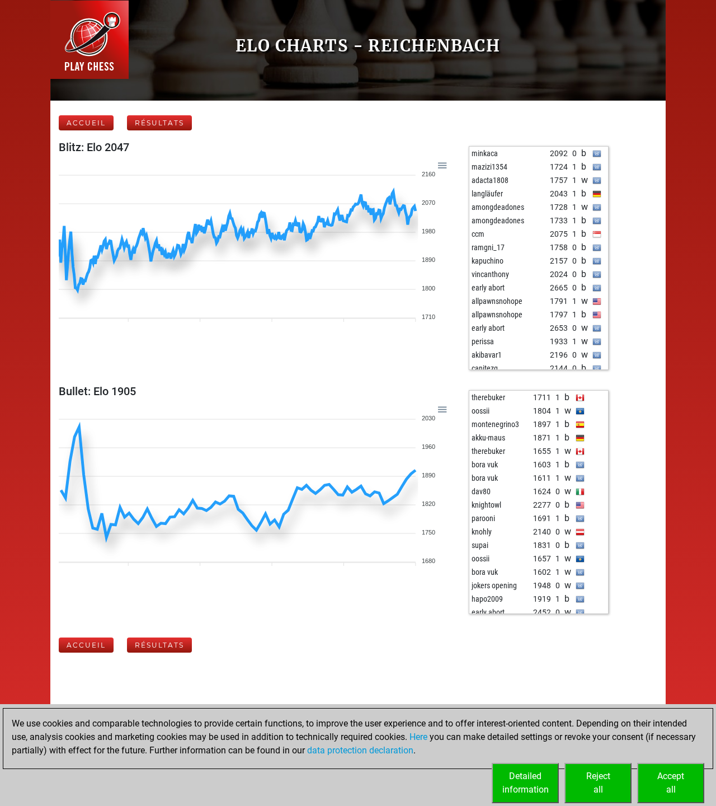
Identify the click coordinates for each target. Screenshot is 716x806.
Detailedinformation (525, 783)
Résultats (159, 123)
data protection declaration (360, 750)
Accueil (86, 123)
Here (418, 737)
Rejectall (598, 783)
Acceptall (670, 783)
